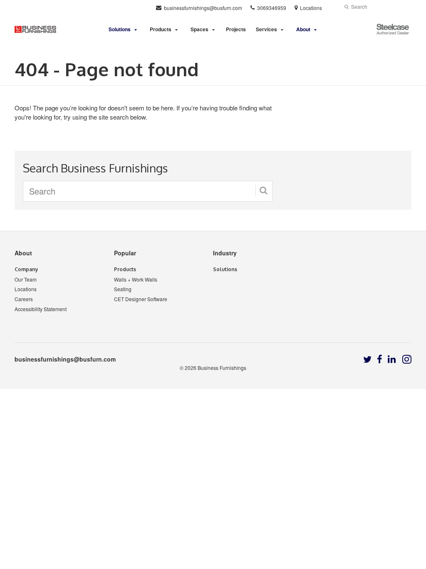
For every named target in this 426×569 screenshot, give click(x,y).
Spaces (199, 29)
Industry (225, 253)
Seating (122, 288)
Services (266, 29)
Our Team (26, 279)
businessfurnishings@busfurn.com (65, 359)
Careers (24, 298)
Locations (26, 288)
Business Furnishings (222, 367)
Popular (125, 253)
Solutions (225, 269)
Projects (236, 29)
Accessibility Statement (41, 308)
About (23, 253)
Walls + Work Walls (135, 279)
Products (160, 29)
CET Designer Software (140, 298)
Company (26, 269)
